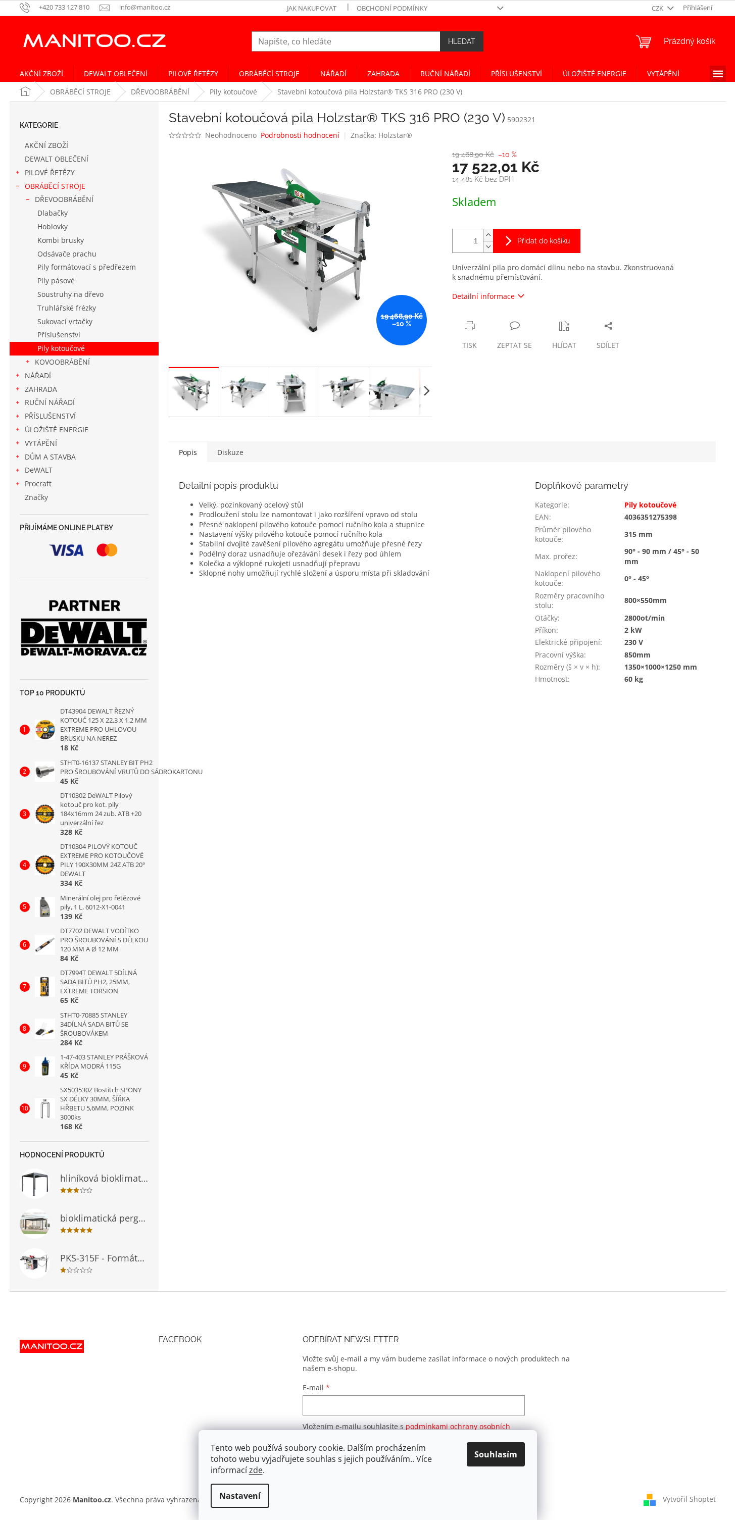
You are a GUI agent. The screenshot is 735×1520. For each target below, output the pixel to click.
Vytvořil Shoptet (689, 1499)
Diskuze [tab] (230, 452)
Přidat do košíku (543, 241)
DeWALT (39, 470)
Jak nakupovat (311, 8)
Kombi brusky (60, 240)
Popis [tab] (188, 452)
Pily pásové (56, 280)
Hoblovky (52, 226)
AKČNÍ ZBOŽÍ (46, 145)
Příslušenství (58, 334)
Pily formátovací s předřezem (86, 267)
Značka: (381, 135)
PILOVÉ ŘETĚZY (50, 172)
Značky (36, 497)
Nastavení (240, 1495)
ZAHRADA (41, 389)
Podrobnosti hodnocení (300, 135)
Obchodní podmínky (392, 8)
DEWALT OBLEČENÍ (56, 159)
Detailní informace (483, 296)
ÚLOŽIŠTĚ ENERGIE (56, 429)
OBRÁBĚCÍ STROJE (55, 186)
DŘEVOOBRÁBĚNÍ (64, 199)
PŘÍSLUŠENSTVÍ (50, 416)
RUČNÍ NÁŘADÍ (50, 402)
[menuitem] (41, 74)
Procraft (38, 483)
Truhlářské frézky (66, 308)
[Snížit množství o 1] (488, 246)
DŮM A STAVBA (50, 457)
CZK (658, 8)
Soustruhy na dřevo (70, 294)
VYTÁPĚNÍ (41, 443)
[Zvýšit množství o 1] (488, 235)
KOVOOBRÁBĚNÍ (62, 362)
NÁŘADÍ (38, 375)
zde (256, 1470)
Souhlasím (495, 1454)
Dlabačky (52, 213)
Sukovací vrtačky (64, 321)
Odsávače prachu (66, 254)
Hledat (461, 41)
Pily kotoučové (61, 348)
